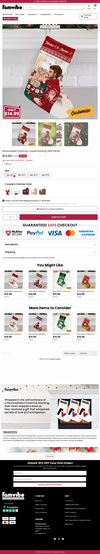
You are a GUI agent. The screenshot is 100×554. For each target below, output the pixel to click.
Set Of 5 (45, 175)
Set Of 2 (21, 175)
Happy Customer (41, 505)
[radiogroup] (50, 191)
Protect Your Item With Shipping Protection (27, 201)
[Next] (96, 131)
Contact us (69, 501)
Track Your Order (71, 516)
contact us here (48, 258)
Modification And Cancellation (75, 508)
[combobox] (53, 7)
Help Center (69, 524)
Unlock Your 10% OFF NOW (49, 484)
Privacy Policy (39, 508)
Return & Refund (70, 512)
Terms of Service (41, 512)
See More (50, 456)
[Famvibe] (12, 7)
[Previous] (3, 131)
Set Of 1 (10, 175)
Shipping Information (72, 505)
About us (38, 501)
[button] (33, 14)
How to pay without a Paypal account (78, 520)
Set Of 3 (33, 175)
